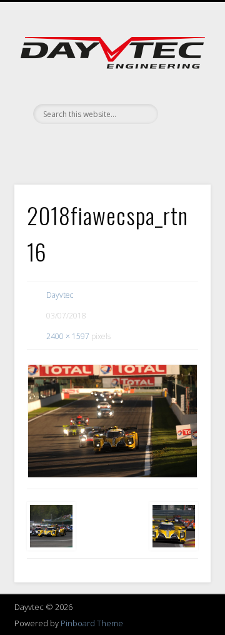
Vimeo (111, 145)
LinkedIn (136, 145)
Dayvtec (59, 295)
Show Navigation (181, 112)
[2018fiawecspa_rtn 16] (112, 421)
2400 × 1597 (67, 336)
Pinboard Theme (92, 623)
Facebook (85, 145)
